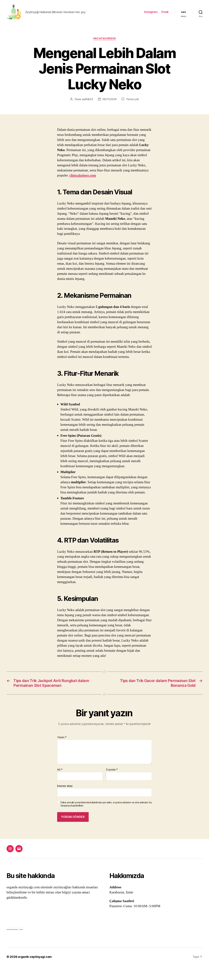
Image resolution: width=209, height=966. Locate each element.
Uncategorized (104, 38)
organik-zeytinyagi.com (35, 956)
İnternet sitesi (64, 785)
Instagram (151, 12)
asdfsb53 (87, 99)
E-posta (112, 769)
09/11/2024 (109, 99)
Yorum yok (132, 99)
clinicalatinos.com (82, 175)
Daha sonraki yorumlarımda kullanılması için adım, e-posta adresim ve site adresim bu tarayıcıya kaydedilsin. (106, 804)
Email (164, 12)
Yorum (62, 737)
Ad (60, 769)
